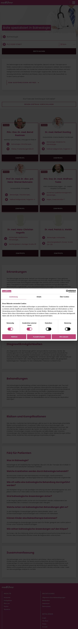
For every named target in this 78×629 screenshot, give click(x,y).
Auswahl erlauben (39, 336)
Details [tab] (39, 297)
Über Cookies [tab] (64, 297)
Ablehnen (14, 336)
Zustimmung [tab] (13, 297)
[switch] (29, 329)
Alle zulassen (63, 336)
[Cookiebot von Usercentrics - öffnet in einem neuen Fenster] (67, 291)
